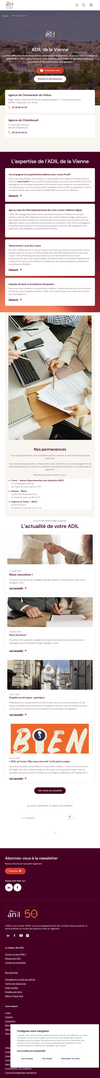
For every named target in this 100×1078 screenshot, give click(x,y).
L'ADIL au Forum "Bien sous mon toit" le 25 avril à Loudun (39, 761)
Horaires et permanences (50, 78)
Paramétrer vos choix (70, 1058)
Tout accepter (27, 1058)
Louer (8, 1013)
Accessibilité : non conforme (18, 1068)
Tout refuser (47, 1058)
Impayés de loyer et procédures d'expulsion (31, 284)
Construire (10, 1021)
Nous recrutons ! (21, 574)
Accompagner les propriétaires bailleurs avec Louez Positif (39, 174)
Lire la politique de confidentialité (31, 1051)
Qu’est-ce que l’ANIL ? (15, 954)
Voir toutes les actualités (50, 790)
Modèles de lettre (13, 992)
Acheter (9, 1017)
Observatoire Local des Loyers (25, 245)
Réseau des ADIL (13, 958)
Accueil (5, 16)
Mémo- (14, 996)
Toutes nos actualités (15, 962)
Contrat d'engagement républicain (21, 1072)
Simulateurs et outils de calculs (20, 979)
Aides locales (11, 987)
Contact (9, 1060)
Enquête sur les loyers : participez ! (27, 697)
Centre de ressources (15, 983)
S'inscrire (13, 871)
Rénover (9, 1025)
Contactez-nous (52, 70)
